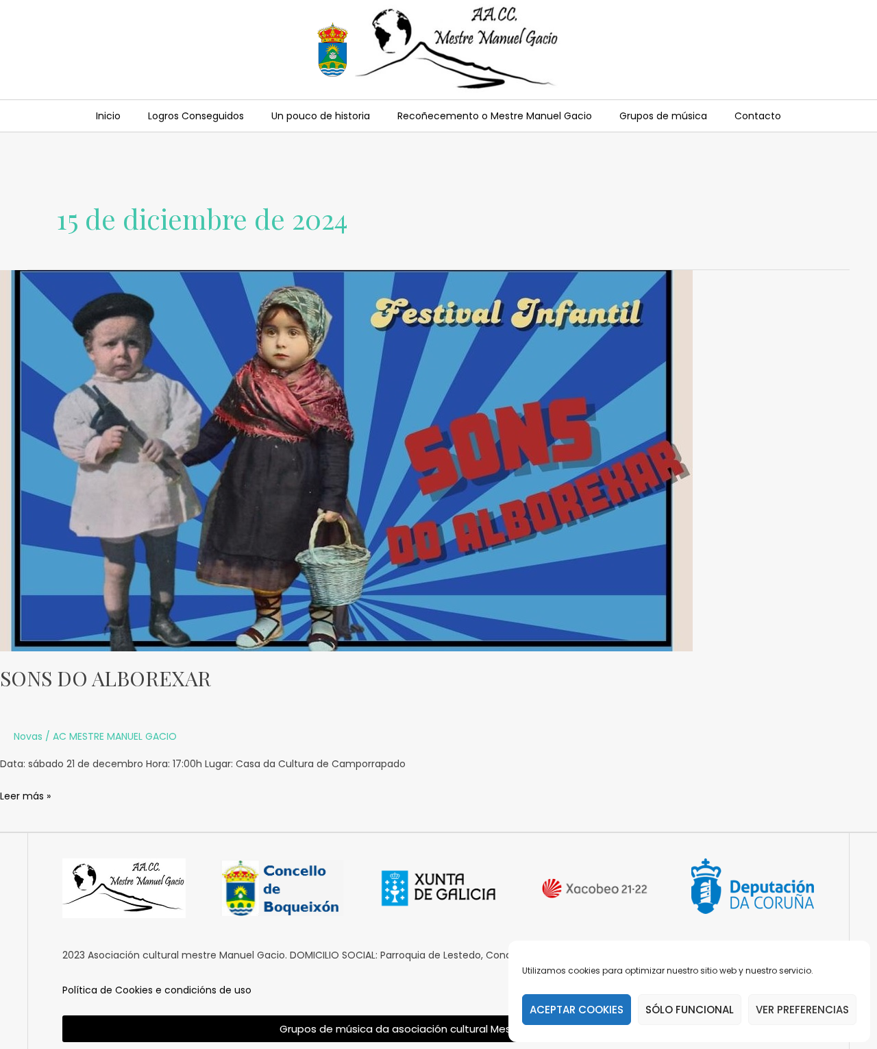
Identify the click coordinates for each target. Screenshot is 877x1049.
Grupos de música (663, 116)
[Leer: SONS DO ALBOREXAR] (346, 460)
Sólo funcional (689, 1009)
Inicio (108, 116)
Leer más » (25, 795)
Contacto (757, 116)
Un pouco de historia (320, 116)
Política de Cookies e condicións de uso (156, 990)
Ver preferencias (802, 1009)
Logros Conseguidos (196, 116)
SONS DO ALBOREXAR (105, 678)
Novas (28, 736)
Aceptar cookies (576, 1009)
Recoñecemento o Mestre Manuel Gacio (494, 116)
